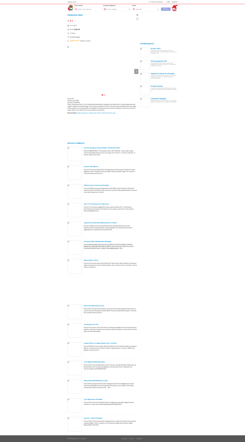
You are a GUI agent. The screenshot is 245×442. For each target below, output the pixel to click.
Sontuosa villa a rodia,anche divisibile (97, 241)
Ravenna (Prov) (107, 113)
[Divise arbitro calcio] (74, 266)
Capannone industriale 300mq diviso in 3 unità (100, 223)
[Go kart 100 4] (145, 52)
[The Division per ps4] (74, 330)
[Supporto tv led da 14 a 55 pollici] (145, 77)
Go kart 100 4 (155, 49)
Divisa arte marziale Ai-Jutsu (94, 306)
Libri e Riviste (98, 113)
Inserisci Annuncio (157, 2)
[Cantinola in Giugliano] (145, 102)
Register (175, 2)
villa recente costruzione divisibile (96, 185)
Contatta (124, 438)
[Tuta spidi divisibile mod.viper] (74, 368)
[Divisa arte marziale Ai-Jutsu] (74, 312)
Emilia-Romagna (82, 113)
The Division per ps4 (91, 324)
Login (168, 2)
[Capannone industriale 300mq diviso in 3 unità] (74, 229)
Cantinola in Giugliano (158, 99)
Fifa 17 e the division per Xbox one (96, 204)
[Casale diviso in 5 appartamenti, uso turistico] (74, 349)
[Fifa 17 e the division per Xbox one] (74, 210)
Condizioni (139, 438)
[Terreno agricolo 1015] (145, 65)
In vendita (90, 113)
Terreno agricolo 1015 (159, 61)
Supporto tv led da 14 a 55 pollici (163, 74)
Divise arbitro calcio (91, 260)
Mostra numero (85, 41)
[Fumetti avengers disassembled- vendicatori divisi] (74, 154)
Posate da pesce (157, 86)
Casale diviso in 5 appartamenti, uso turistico (100, 343)
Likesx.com (71, 2)
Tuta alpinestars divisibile (93, 399)
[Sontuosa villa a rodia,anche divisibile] (74, 247)
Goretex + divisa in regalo (93, 418)
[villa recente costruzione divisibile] (74, 191)
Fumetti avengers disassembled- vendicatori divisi (102, 148)
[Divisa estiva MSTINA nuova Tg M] (74, 386)
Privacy (131, 438)
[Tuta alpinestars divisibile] (74, 405)
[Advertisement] (120, 30)
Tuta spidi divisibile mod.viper (94, 362)
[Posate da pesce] (145, 90)
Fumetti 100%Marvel (91, 166)
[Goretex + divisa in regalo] (74, 424)
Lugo (113, 113)
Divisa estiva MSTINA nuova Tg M (95, 381)
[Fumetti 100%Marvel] (74, 172)
